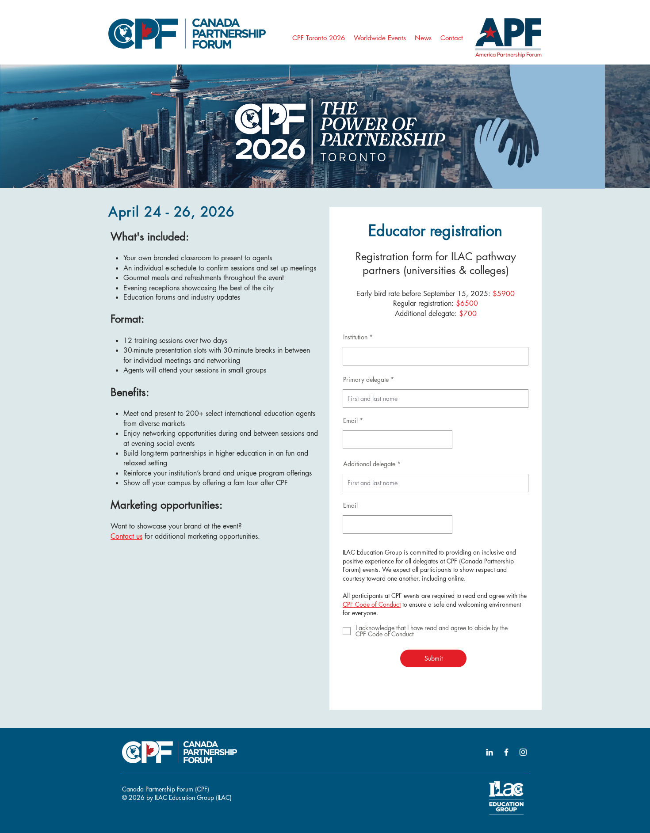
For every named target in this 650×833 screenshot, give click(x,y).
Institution (355, 337)
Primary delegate (366, 380)
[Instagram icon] (523, 752)
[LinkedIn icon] (489, 752)
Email (350, 421)
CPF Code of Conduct (372, 604)
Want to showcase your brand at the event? (176, 526)
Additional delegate (369, 464)
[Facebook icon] (506, 752)
